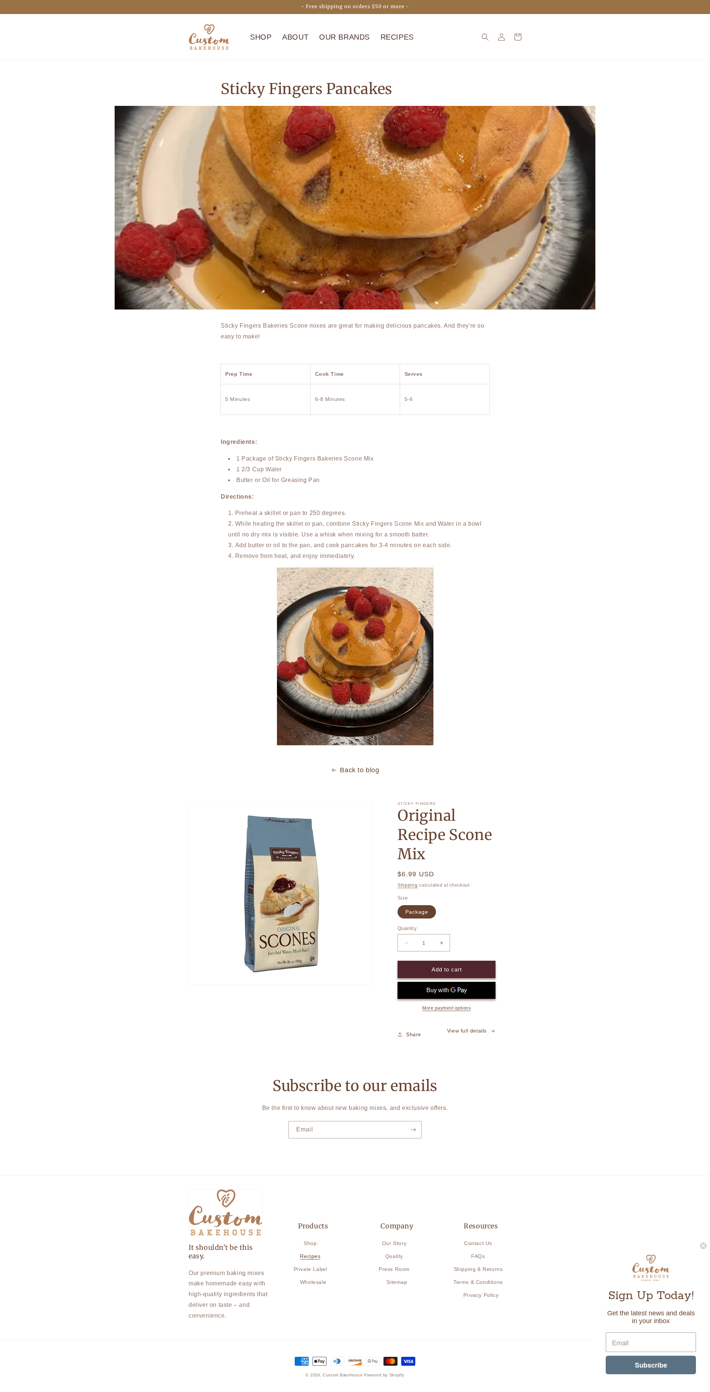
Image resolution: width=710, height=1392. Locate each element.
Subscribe (651, 1365)
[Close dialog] (703, 1245)
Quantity (407, 928)
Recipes (310, 1256)
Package (416, 912)
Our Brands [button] (344, 37)
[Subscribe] (413, 1129)
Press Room (394, 1269)
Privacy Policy (480, 1295)
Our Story (394, 1243)
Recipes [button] (397, 37)
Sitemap (396, 1282)
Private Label (310, 1269)
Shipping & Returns (478, 1269)
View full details (467, 1031)
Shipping (408, 885)
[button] (485, 37)
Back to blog (359, 770)
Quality (394, 1256)
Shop (260, 37)
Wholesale (313, 1282)
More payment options (446, 1008)
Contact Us (478, 1243)
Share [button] (413, 1034)
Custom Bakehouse (342, 1375)
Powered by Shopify (384, 1375)
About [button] (295, 37)
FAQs (478, 1256)
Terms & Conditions (478, 1282)
